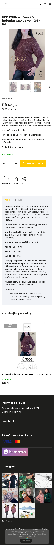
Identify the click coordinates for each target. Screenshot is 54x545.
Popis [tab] (7, 200)
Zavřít (45, 188)
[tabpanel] (27, 354)
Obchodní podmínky (12, 412)
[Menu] (50, 4)
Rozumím (26, 541)
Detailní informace (13, 147)
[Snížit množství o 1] (4, 163)
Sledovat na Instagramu (16, 521)
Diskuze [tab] (18, 200)
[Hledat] (41, 4)
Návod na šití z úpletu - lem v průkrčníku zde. (22, 135)
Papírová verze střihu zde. (13, 130)
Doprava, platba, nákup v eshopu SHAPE (20, 408)
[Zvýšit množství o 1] (16, 163)
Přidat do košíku (35, 163)
